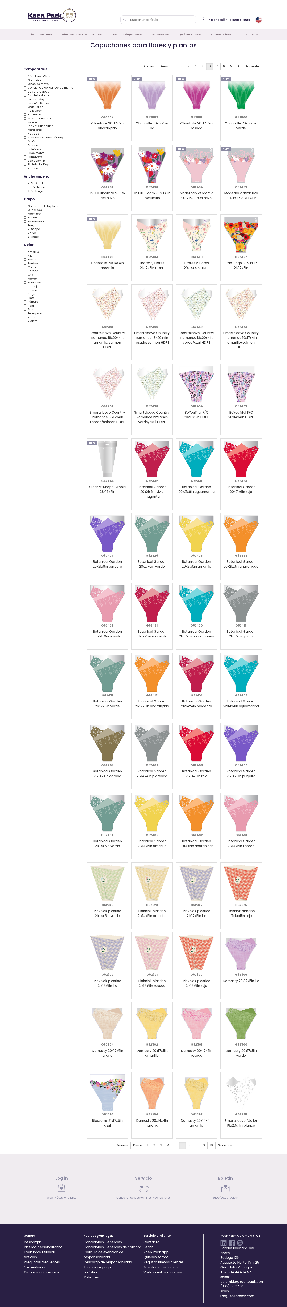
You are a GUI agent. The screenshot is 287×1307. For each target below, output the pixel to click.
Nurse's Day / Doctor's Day (45, 137)
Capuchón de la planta (43, 206)
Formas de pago (97, 1267)
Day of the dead (38, 91)
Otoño (31, 141)
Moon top (34, 213)
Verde (31, 317)
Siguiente (252, 66)
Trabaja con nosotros (41, 1272)
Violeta (32, 321)
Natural (32, 290)
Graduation (35, 107)
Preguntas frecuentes (42, 1262)
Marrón (32, 279)
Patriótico (34, 149)
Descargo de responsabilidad (108, 1262)
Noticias (30, 1257)
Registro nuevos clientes (164, 1262)
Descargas (33, 1242)
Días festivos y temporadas (82, 35)
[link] (62, 1189)
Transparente (36, 313)
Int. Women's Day (39, 118)
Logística (91, 1272)
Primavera (34, 156)
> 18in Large (35, 191)
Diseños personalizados (43, 1247)
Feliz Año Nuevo (38, 103)
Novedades (160, 35)
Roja (30, 305)
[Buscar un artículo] (124, 19)
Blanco (32, 259)
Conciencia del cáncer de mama (50, 87)
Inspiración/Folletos (127, 35)
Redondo (34, 217)
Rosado (32, 309)
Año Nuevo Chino (39, 76)
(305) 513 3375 (232, 1286)
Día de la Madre (38, 95)
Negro (31, 294)
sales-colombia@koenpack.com (242, 1279)
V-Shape (33, 229)
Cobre (32, 267)
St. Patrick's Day (38, 164)
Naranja (33, 286)
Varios (32, 233)
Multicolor (34, 282)
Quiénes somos (190, 35)
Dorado (32, 271)
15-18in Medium (37, 187)
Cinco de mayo (38, 84)
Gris (30, 275)
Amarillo (33, 252)
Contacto (151, 1242)
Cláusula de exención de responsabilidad (103, 1255)
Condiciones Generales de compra (112, 1247)
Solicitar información (161, 1267)
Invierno (33, 122)
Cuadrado (34, 210)
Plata (31, 298)
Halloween (34, 110)
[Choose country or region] (258, 19)
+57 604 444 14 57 (235, 1272)
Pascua (32, 145)
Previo (165, 66)
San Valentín (36, 160)
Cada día (34, 80)
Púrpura (33, 301)
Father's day (35, 99)
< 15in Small (35, 183)
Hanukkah (34, 114)
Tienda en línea (40, 35)
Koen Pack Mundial (39, 1252)
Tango (32, 225)
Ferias (148, 1247)
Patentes (91, 1277)
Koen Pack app (156, 1252)
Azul (30, 255)
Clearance (250, 35)
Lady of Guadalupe (40, 126)
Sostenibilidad (221, 35)
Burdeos (33, 263)
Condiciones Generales (103, 1242)
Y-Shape (33, 237)
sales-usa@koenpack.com (237, 1293)
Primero (149, 66)
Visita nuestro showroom (164, 1272)
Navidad (33, 134)
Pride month (35, 153)
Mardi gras (34, 130)
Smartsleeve (36, 221)
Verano (32, 168)
